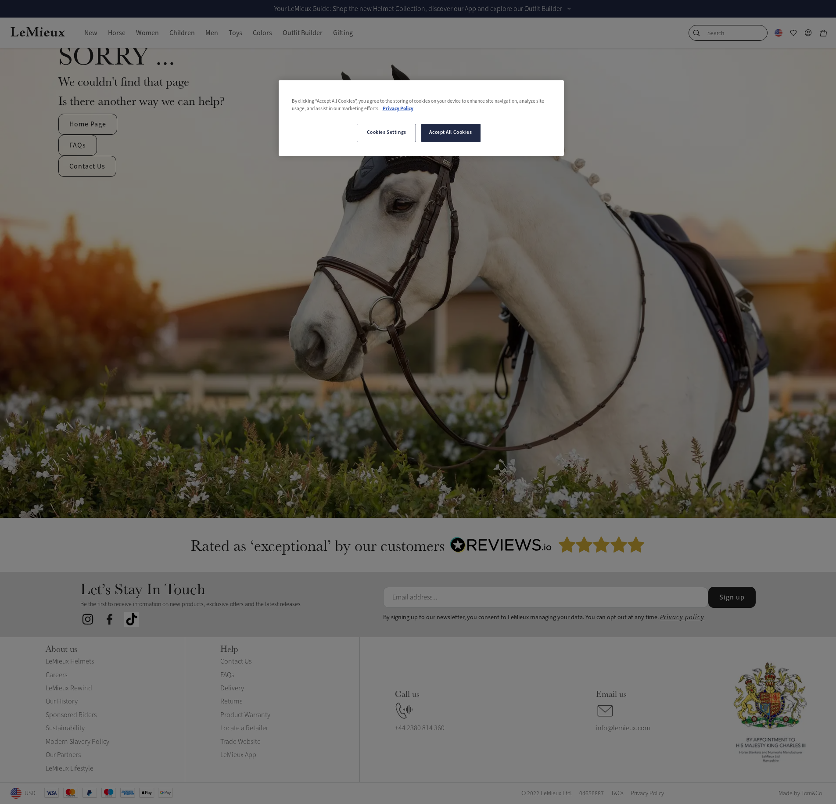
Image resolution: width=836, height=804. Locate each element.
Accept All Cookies (450, 132)
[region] (421, 118)
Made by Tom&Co (800, 793)
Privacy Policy (398, 108)
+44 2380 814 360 (420, 728)
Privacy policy (682, 617)
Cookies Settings (386, 132)
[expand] (569, 9)
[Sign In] (808, 33)
